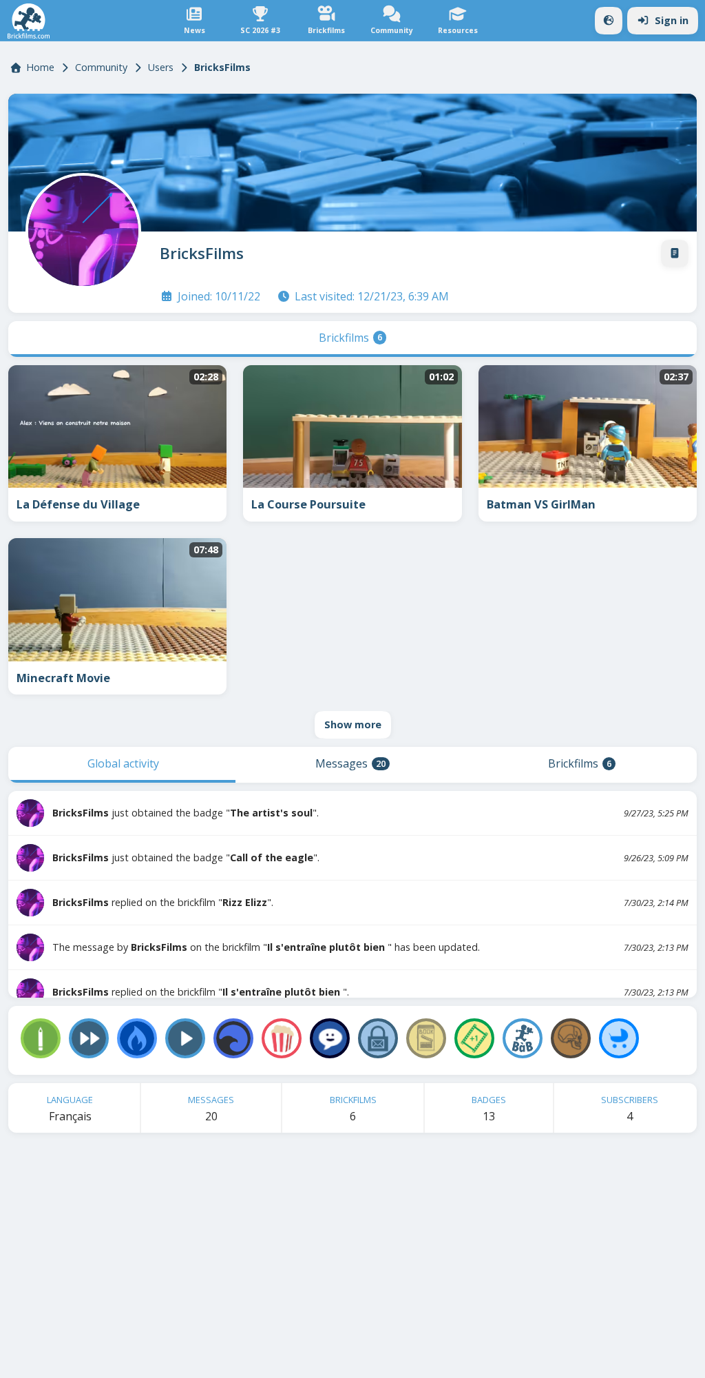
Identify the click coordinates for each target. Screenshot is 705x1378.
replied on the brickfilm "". (162, 902)
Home (40, 67)
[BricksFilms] (80, 228)
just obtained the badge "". (185, 812)
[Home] (29, 21)
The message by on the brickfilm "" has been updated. (266, 947)
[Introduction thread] (674, 253)
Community (101, 67)
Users (160, 67)
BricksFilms (202, 253)
